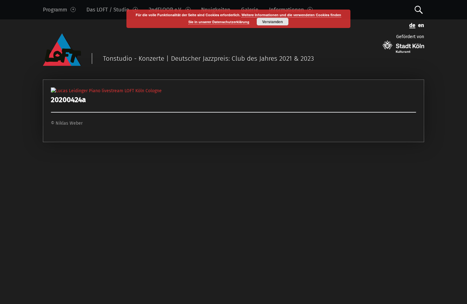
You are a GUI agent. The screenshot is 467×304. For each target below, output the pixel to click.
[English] (419, 24)
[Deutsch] (411, 24)
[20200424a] (106, 90)
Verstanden (272, 21)
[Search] (418, 9)
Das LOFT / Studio (107, 9)
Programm (55, 9)
